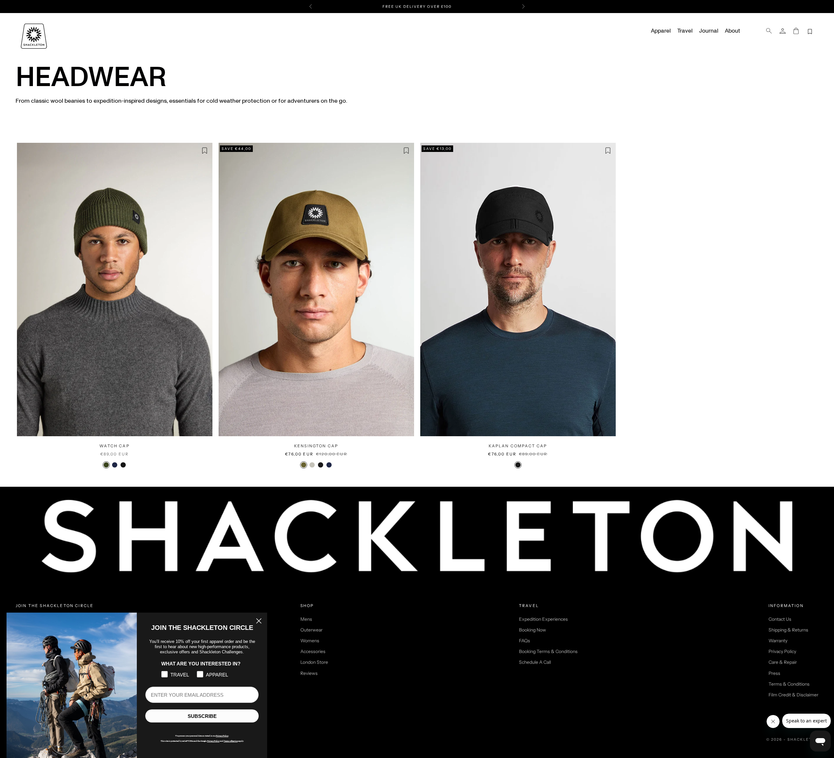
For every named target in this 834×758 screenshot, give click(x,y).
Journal (708, 31)
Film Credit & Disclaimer (793, 695)
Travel (685, 31)
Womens (309, 641)
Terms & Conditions (789, 684)
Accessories (312, 651)
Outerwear (311, 630)
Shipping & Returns (788, 630)
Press (774, 673)
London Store (314, 662)
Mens (306, 619)
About (732, 31)
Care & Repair (783, 662)
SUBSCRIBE (202, 716)
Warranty (778, 641)
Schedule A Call (535, 662)
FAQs (524, 641)
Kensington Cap (316, 445)
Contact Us (780, 619)
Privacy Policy (782, 651)
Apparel (661, 31)
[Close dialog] (259, 621)
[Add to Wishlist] (204, 150)
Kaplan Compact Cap (518, 445)
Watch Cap (114, 445)
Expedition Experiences (543, 619)
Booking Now (532, 630)
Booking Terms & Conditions (548, 651)
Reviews (309, 673)
